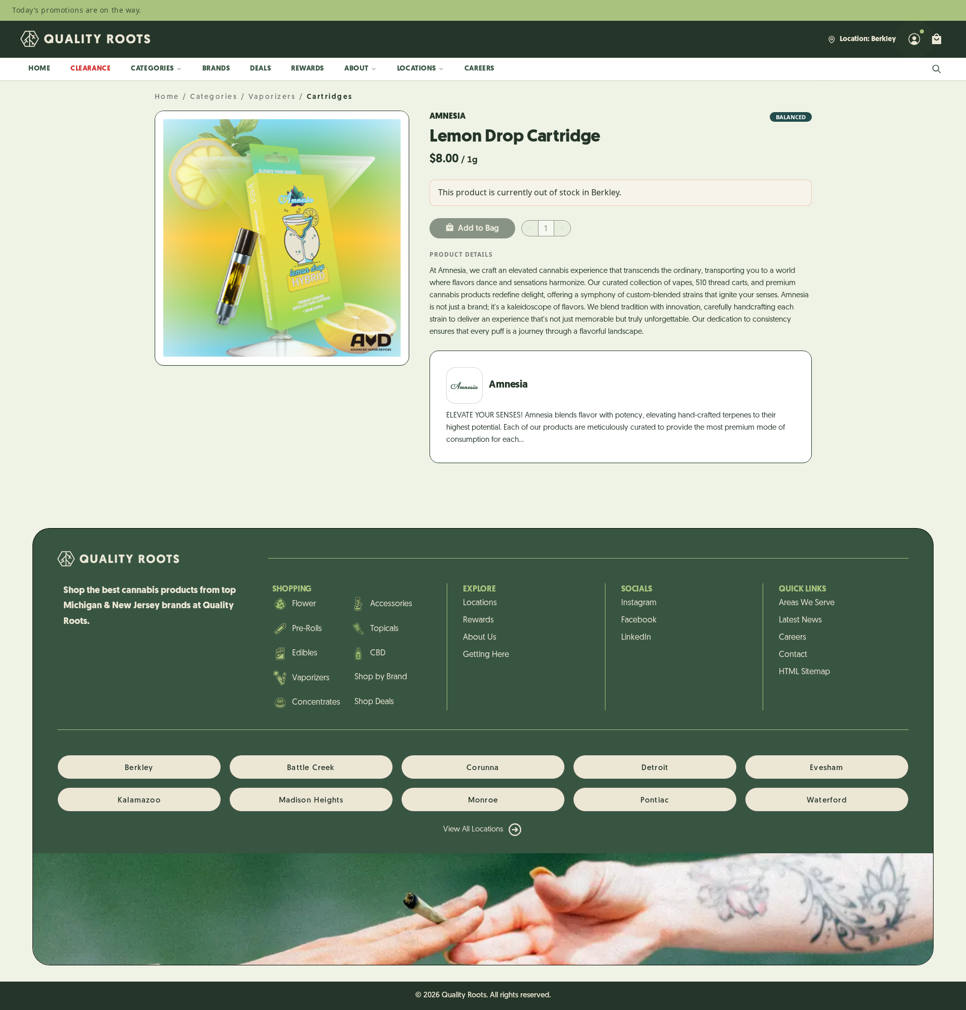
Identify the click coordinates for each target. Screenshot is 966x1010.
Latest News (800, 620)
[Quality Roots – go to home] (85, 39)
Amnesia (448, 117)
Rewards (307, 69)
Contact (793, 655)
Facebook (639, 620)
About (356, 69)
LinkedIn (636, 638)
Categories (152, 69)
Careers (479, 69)
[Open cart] (936, 39)
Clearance (90, 69)
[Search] (936, 69)
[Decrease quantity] (530, 228)
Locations (416, 69)
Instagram (639, 603)
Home (39, 69)
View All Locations (473, 829)
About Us (479, 638)
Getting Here (486, 655)
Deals (260, 69)
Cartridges (330, 97)
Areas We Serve (807, 603)
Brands (216, 69)
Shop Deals (374, 702)
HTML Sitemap (804, 672)
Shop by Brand (380, 677)
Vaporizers (272, 97)
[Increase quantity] (562, 228)
